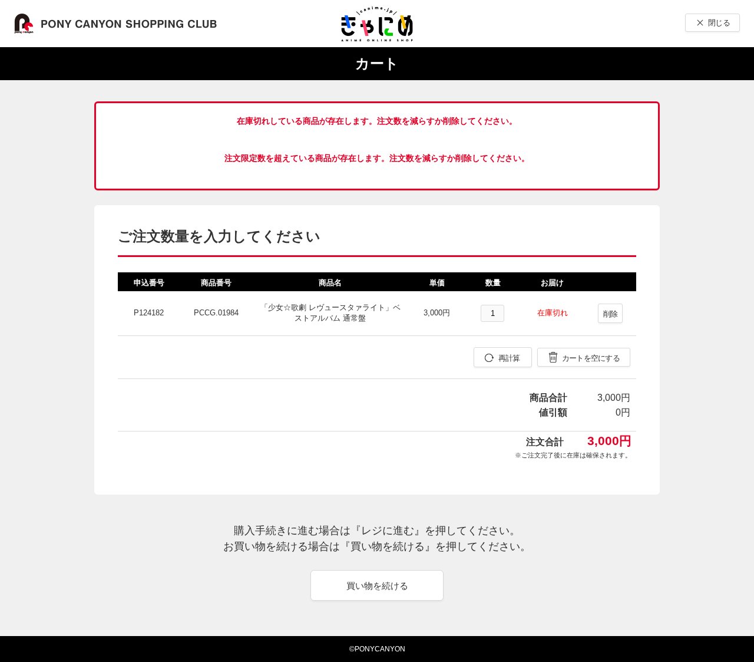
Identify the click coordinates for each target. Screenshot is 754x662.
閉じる (719, 22)
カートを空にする (591, 358)
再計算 (509, 358)
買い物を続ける (377, 586)
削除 (610, 313)
